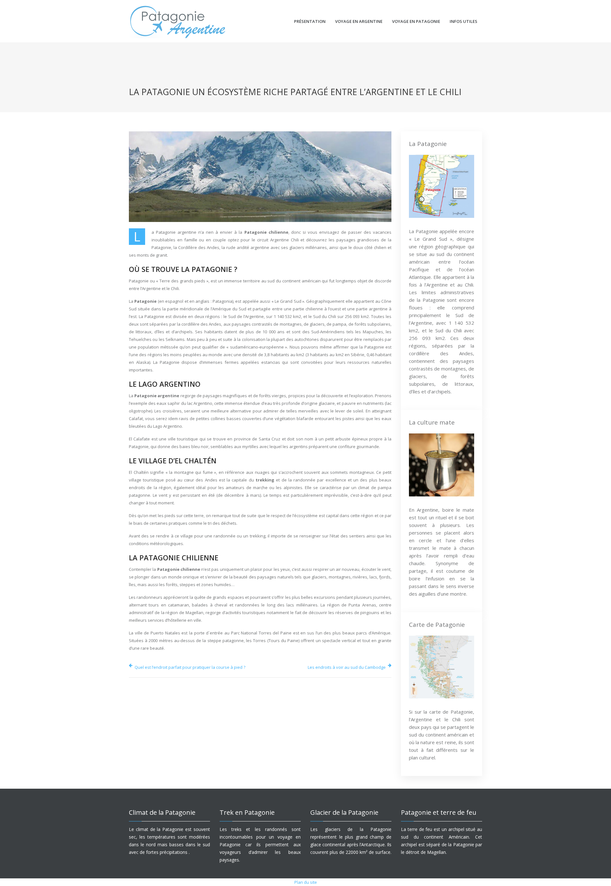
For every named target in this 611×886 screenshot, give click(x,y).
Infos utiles (463, 21)
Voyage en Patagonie (416, 21)
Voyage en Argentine (359, 21)
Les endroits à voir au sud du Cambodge (347, 667)
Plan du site (305, 882)
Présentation (310, 21)
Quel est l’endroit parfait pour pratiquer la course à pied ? (190, 667)
